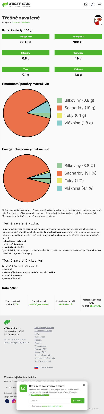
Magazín (38, 340)
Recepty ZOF (40, 352)
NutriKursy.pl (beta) (42, 361)
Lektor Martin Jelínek (43, 331)
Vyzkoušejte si (40, 346)
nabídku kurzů (65, 304)
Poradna (37, 343)
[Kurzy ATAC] (16, 4)
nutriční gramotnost (39, 304)
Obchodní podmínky (42, 355)
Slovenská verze (46, 367)
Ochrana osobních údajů (44, 358)
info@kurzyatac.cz (20, 342)
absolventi (95, 306)
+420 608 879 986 (17, 339)
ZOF (16, 304)
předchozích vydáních (40, 395)
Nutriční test (39, 337)
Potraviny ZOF (40, 349)
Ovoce (15, 22)
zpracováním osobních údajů (52, 406)
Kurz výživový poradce (44, 328)
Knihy (36, 334)
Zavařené (25, 22)
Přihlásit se (77, 401)
